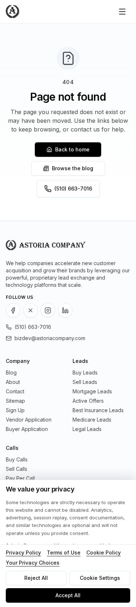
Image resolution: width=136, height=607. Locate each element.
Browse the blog (72, 168)
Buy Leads (85, 372)
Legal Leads (87, 429)
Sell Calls (16, 469)
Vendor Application (28, 419)
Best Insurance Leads (98, 410)
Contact (15, 391)
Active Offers (88, 401)
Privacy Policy (23, 552)
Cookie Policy (103, 552)
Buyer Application (27, 429)
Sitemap (15, 401)
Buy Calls (17, 459)
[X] (30, 310)
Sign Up (15, 410)
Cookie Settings (100, 578)
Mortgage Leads (92, 391)
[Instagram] (48, 310)
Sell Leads (85, 382)
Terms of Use (64, 552)
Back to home (72, 149)
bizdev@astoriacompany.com (50, 338)
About (13, 382)
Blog (11, 372)
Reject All (36, 578)
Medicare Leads (92, 419)
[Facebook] (13, 310)
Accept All (68, 595)
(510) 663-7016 (73, 188)
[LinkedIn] (65, 310)
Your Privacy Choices (32, 563)
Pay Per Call (20, 478)
